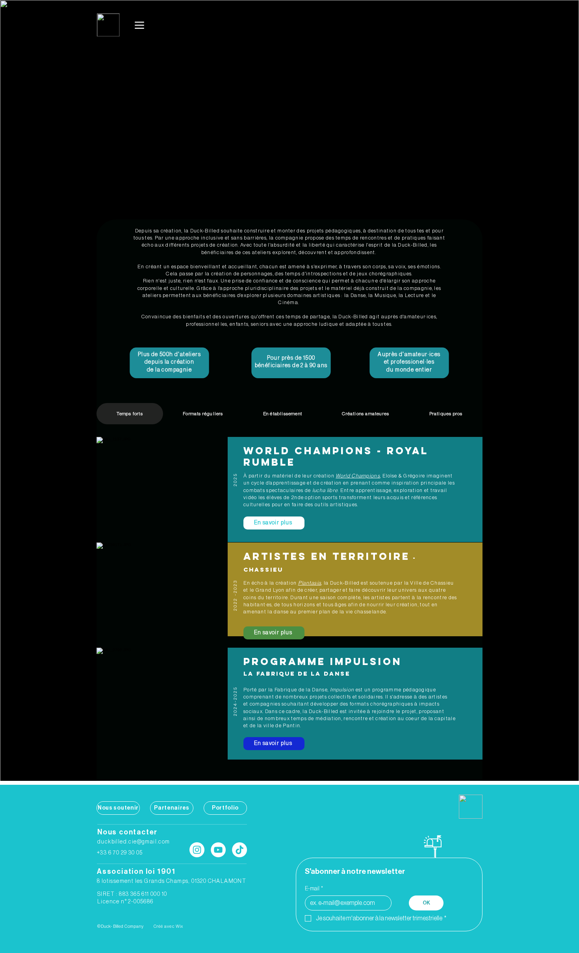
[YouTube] (218, 849)
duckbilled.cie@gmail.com (133, 842)
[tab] (129, 413)
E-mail (314, 889)
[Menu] (140, 25)
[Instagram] (196, 849)
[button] (273, 522)
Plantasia (309, 582)
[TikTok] (239, 849)
